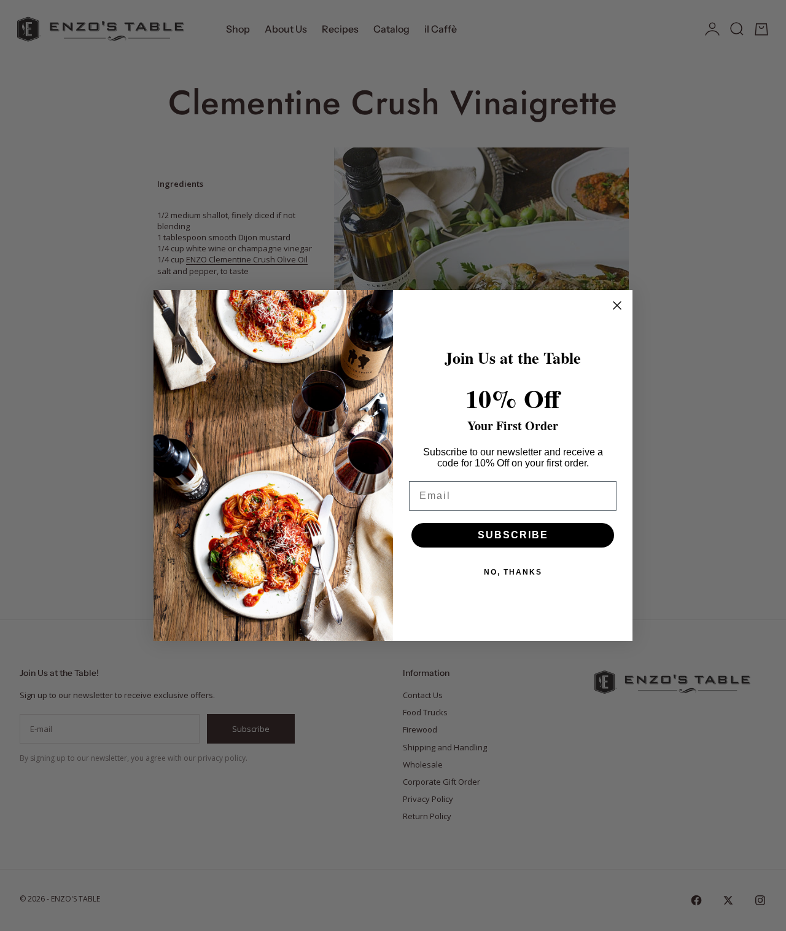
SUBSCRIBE (513, 535)
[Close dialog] (617, 305)
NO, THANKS (513, 572)
